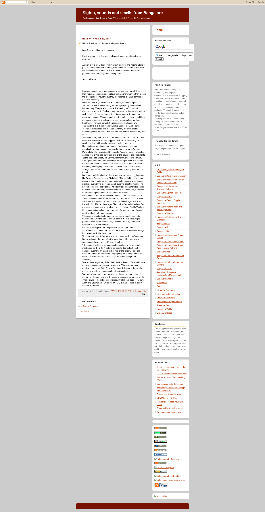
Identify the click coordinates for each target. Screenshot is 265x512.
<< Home (85, 311)
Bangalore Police (164, 196)
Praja (159, 286)
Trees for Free (163, 305)
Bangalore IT (162, 227)
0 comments (140, 291)
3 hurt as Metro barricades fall (170, 408)
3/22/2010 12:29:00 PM (120, 291)
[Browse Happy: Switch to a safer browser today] (160, 442)
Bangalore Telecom (165, 213)
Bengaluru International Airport (170, 241)
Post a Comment (90, 306)
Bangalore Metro (164, 252)
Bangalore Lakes (164, 269)
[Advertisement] (113, 30)
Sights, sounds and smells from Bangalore (123, 12)
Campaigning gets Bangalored (170, 384)
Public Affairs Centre (166, 298)
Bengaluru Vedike (164, 309)
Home (158, 29)
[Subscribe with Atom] (160, 451)
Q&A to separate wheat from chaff (172, 374)
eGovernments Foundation (168, 294)
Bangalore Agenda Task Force (170, 193)
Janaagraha (162, 283)
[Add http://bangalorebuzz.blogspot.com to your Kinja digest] (160, 472)
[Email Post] (143, 294)
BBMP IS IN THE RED (167, 398)
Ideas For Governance (167, 290)
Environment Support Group (169, 302)
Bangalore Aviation (165, 279)
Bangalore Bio (163, 231)
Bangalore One (163, 224)
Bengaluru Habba (164, 313)
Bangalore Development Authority (171, 176)
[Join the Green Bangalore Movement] (160, 433)
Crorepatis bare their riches (169, 412)
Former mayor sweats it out (169, 394)
